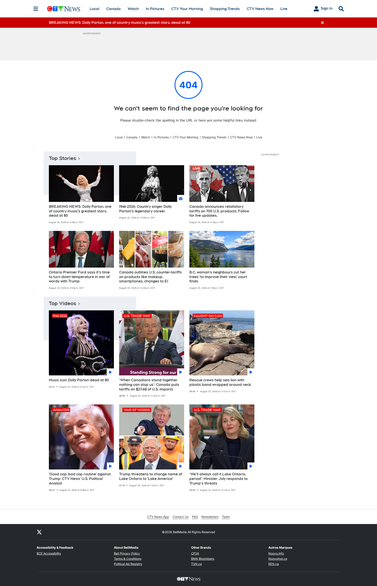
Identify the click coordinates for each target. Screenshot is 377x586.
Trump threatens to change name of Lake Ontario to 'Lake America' (150, 476)
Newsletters (209, 517)
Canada (113, 9)
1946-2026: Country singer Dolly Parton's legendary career (145, 208)
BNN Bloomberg (202, 558)
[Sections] (35, 8)
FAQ (195, 517)
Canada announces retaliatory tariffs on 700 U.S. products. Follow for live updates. (219, 211)
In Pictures (155, 9)
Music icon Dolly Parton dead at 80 (79, 380)
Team (226, 517)
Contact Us (180, 517)
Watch (133, 9)
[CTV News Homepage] (63, 8)
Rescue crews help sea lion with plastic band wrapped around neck (220, 382)
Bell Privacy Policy (127, 553)
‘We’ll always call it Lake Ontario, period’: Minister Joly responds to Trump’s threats (218, 478)
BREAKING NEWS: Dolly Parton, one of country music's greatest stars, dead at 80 (80, 211)
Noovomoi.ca (277, 558)
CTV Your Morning (187, 9)
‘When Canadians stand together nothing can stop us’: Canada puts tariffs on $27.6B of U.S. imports (149, 384)
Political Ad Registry (128, 564)
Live (283, 9)
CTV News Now (260, 9)
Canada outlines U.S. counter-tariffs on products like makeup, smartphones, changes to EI (150, 277)
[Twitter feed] (39, 531)
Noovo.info (276, 553)
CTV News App (158, 517)
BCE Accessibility (49, 553)
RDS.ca (273, 564)
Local (94, 9)
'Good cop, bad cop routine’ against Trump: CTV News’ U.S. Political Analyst (80, 478)
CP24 (195, 553)
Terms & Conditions (127, 558)
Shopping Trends (225, 9)
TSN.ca (196, 564)
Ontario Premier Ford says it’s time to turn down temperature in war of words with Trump (79, 277)
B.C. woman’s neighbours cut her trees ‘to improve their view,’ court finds (218, 277)
